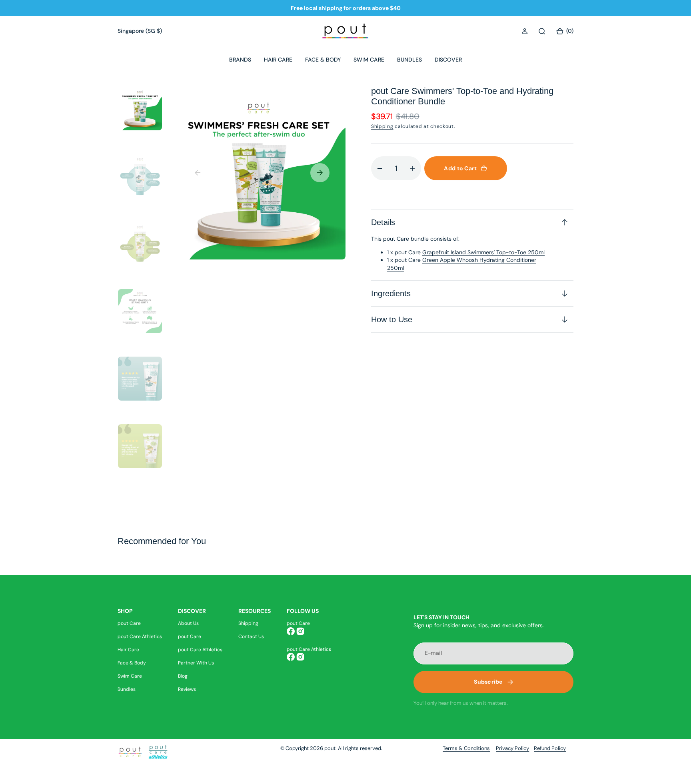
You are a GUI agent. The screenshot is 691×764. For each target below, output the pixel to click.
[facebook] (291, 631)
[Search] (542, 31)
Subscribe (488, 681)
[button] (524, 31)
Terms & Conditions (466, 748)
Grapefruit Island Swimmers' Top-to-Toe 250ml (483, 252)
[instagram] (300, 631)
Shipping (382, 126)
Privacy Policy (512, 748)
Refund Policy (550, 748)
